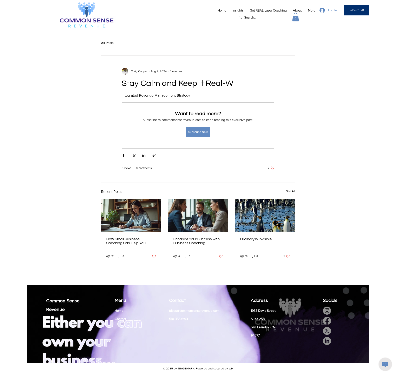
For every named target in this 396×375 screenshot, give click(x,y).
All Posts (107, 43)
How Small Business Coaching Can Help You (126, 241)
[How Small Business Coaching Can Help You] (131, 215)
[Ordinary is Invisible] (265, 215)
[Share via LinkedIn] (144, 155)
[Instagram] (327, 311)
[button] (295, 17)
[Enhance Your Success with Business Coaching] (198, 215)
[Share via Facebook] (124, 155)
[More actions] (271, 71)
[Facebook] (327, 321)
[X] (327, 331)
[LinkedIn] (327, 341)
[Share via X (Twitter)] (134, 155)
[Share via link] (154, 155)
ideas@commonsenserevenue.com (194, 310)
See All (290, 191)
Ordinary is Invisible (256, 239)
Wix (231, 368)
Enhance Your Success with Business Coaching (196, 241)
